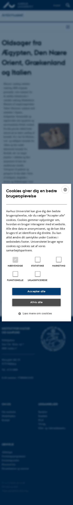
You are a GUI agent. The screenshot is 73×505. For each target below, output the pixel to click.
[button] (36, 313)
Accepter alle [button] (36, 291)
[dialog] (36, 252)
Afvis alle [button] (36, 302)
